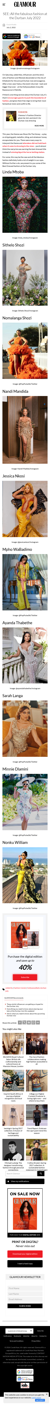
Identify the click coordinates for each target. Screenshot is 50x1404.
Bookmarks (17, 1336)
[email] (38, 1023)
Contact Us (42, 1336)
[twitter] (24, 1022)
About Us (34, 1336)
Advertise (26, 1336)
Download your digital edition (25, 1254)
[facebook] (20, 1023)
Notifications (8, 1336)
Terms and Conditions (16, 1341)
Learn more (36, 1397)
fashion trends (20, 988)
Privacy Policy (36, 1341)
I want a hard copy (25, 1263)
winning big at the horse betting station (27, 152)
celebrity (9, 988)
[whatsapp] (33, 1023)
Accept (40, 1400)
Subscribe (25, 977)
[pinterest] (29, 1023)
